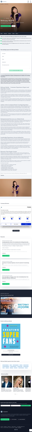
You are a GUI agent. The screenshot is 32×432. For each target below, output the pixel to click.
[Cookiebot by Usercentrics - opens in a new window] (27, 207)
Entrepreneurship (26, 366)
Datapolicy (19, 427)
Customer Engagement (6, 366)
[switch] (12, 218)
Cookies (16, 427)
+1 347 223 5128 (13, 419)
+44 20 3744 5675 (22, 419)
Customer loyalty (20, 366)
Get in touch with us (5, 419)
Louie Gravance (28, 388)
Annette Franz (16, 388)
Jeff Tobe (3, 388)
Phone (3, 59)
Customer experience (13, 366)
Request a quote (11, 354)
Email (3, 56)
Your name (4, 53)
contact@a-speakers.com (21, 426)
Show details (28, 221)
